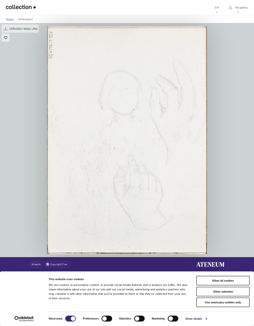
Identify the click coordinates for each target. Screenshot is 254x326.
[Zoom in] (127, 140)
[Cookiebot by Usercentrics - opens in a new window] (24, 319)
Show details (193, 318)
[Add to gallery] (5, 38)
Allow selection (223, 291)
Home (10, 19)
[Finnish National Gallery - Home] (21, 7)
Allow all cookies (223, 280)
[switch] (107, 319)
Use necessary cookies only (223, 302)
